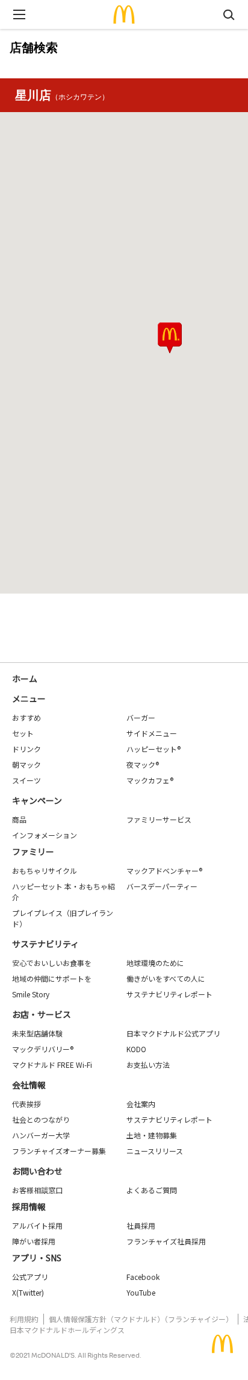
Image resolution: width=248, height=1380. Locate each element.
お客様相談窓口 (37, 1190)
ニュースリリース (154, 1151)
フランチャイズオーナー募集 (59, 1151)
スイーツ (26, 780)
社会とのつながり (41, 1119)
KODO (136, 1049)
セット (23, 733)
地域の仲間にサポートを (51, 978)
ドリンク (26, 749)
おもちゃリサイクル (44, 870)
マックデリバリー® (42, 1049)
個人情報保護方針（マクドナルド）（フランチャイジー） (141, 1319)
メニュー (29, 698)
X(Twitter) (28, 1292)
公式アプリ (30, 1277)
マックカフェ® (149, 780)
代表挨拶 (26, 1104)
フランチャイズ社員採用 (166, 1241)
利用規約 (24, 1319)
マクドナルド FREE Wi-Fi (52, 1064)
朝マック (26, 764)
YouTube (140, 1292)
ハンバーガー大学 (41, 1135)
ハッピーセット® (153, 749)
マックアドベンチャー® (164, 870)
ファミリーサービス (158, 819)
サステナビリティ (45, 944)
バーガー (140, 717)
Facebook (143, 1277)
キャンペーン (37, 800)
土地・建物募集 (151, 1135)
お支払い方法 (148, 1064)
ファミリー (33, 851)
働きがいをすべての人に (165, 978)
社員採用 (140, 1225)
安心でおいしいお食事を (51, 963)
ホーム (24, 679)
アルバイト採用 (37, 1225)
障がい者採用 (33, 1241)
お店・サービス (41, 1014)
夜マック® (142, 764)
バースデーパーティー (161, 886)
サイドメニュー (151, 733)
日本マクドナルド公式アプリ (173, 1033)
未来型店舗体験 (37, 1033)
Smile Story (30, 994)
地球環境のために (155, 963)
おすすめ (26, 717)
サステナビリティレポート (169, 994)
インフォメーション (44, 835)
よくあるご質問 (151, 1190)
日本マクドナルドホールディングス (67, 1330)
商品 (19, 819)
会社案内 (140, 1104)
